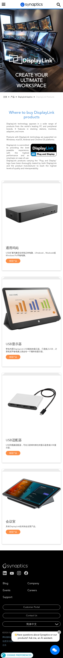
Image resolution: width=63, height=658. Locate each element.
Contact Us (31, 615)
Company (33, 583)
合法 (4, 645)
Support (7, 597)
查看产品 (13, 261)
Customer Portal (31, 607)
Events (6, 590)
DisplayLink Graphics (25, 97)
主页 (5, 97)
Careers (32, 590)
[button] (17, 654)
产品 (13, 97)
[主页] (32, 5)
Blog (5, 583)
